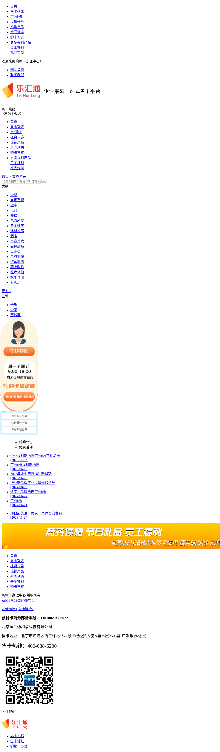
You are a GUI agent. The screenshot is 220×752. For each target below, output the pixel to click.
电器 (13, 210)
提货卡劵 (17, 22)
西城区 (15, 315)
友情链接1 (9, 609)
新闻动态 (17, 32)
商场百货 (17, 200)
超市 (13, 205)
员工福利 (17, 47)
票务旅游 (17, 257)
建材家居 (17, 231)
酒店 (13, 236)
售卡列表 (17, 11)
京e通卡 (16, 16)
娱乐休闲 (17, 277)
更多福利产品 (20, 42)
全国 (13, 310)
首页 (13, 6)
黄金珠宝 (17, 226)
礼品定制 (17, 52)
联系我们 (17, 75)
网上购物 (17, 267)
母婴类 (15, 251)
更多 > (6, 291)
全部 (13, 195)
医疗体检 (17, 272)
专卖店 (15, 282)
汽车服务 (17, 262)
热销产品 (17, 27)
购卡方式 (17, 37)
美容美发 (17, 241)
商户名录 (19, 177)
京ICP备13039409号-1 (18, 600)
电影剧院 (17, 220)
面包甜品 (17, 246)
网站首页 (17, 70)
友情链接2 (26, 609)
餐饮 (13, 215)
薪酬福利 (17, 581)
